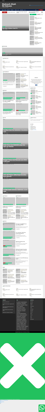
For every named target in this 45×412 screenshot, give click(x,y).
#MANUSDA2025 (19, 316)
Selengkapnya (18, 255)
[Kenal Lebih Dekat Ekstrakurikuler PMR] (9, 77)
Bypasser (37, 90)
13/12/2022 (22, 277)
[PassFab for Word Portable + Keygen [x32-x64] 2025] (32, 23)
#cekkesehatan (23, 303)
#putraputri (18, 323)
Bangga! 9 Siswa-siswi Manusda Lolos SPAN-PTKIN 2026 (11, 218)
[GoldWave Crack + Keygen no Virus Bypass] (33, 112)
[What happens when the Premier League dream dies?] (32, 33)
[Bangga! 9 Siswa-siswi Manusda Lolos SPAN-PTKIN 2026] (22, 96)
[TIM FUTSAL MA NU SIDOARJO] (5, 271)
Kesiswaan (8, 97)
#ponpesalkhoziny (24, 320)
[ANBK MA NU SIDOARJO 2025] (9, 244)
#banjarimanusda (19, 303)
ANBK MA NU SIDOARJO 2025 (20, 241)
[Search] (37, 10)
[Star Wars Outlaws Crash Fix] (15, 22)
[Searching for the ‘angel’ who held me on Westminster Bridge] (32, 38)
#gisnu (18, 306)
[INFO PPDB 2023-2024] (18, 276)
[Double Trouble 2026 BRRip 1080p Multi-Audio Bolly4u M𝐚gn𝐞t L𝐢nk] (32, 28)
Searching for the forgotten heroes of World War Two (11, 281)
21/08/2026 (6, 29)
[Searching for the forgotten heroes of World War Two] (5, 281)
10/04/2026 (19, 102)
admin (3, 29)
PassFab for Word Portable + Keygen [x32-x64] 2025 (39, 97)
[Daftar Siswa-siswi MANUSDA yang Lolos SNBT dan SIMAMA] (9, 96)
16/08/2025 (22, 82)
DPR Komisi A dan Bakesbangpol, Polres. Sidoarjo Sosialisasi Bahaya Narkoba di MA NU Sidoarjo (22, 113)
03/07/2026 (6, 102)
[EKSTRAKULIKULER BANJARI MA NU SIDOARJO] (18, 86)
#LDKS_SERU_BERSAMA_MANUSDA (21, 313)
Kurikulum (11, 97)
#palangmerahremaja (19, 319)
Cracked (17, 66)
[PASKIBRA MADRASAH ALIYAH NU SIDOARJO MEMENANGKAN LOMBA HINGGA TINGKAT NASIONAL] (18, 271)
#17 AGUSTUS (18, 302)
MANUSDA (26, 326)
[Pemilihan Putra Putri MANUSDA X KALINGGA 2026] (15, 126)
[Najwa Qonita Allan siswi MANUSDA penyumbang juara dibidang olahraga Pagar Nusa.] (5, 276)
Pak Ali (4, 102)
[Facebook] (35, 85)
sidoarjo (20, 329)
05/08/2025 (19, 242)
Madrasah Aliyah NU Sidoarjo (9, 5)
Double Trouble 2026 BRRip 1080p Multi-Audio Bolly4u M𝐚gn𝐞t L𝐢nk (38, 28)
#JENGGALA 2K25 (19, 310)
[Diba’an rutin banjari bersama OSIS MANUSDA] (18, 75)
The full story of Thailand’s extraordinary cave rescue (24, 281)
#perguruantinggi (19, 320)
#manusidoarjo (23, 316)
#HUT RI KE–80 (23, 309)
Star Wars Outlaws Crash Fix (10, 28)
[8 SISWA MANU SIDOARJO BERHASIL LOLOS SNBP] (15, 186)
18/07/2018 (36, 44)
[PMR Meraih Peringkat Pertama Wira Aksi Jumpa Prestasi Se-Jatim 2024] (9, 252)
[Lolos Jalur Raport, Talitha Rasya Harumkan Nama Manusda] (9, 107)
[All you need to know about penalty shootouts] (32, 43)
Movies (36, 100)
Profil (37, 31)
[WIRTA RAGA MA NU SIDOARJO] (18, 80)
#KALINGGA (23, 310)
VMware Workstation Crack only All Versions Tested (38, 107)
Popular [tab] (38, 14)
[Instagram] (36, 85)
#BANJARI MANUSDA (23, 302)
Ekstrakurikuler (36, 36)
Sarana (8, 270)
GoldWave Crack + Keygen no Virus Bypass (21, 67)
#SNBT (25, 323)
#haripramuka (21, 306)
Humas (25, 73)
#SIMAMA (21, 323)
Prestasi (36, 31)
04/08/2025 (22, 87)
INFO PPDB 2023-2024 (23, 276)
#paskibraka (24, 319)
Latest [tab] (32, 14)
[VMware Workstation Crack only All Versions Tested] (33, 107)
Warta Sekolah (22, 74)
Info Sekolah (4, 97)
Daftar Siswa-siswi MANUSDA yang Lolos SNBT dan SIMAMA (11, 213)
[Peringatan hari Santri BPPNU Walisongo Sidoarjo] (9, 261)
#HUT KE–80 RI (19, 309)
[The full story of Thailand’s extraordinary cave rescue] (18, 281)
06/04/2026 (19, 234)
